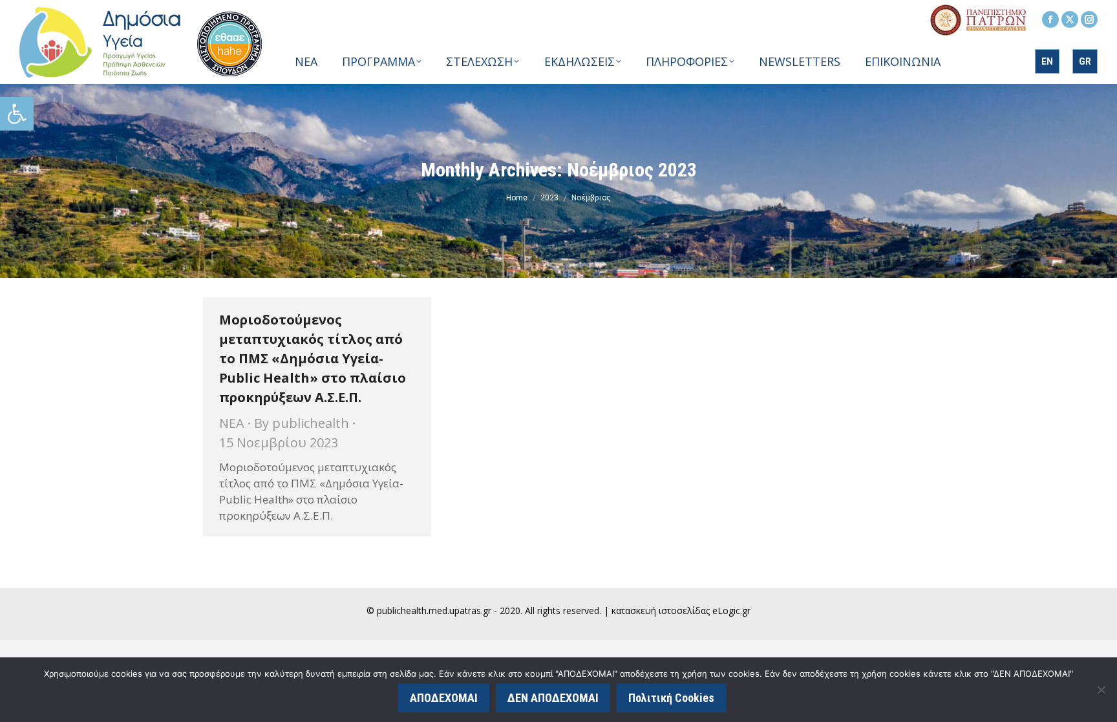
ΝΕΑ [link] (231, 423)
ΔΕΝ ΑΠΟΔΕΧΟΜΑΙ (553, 698)
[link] (17, 114)
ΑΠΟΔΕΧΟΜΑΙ (444, 698)
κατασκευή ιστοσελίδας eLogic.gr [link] (681, 610)
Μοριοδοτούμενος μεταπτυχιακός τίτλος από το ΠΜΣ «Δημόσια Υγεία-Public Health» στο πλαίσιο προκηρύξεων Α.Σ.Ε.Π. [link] (312, 358)
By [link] (301, 423)
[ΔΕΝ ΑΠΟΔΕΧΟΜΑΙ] (1100, 689)
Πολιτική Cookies (671, 698)
